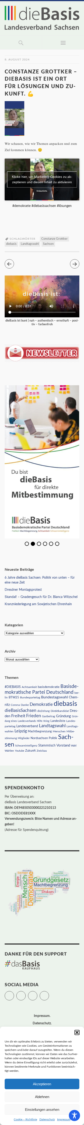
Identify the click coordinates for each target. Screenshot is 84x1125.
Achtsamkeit (29, 687)
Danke (25, 705)
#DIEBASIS (13, 687)
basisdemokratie (49, 687)
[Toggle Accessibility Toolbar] (74, 1115)
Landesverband (27, 726)
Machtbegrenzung (40, 731)
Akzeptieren (42, 1084)
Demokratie (41, 704)
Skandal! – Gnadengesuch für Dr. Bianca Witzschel (41, 597)
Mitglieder (24, 738)
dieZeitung (43, 711)
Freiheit (18, 716)
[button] (77, 1032)
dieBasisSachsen (20, 710)
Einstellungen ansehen (42, 1110)
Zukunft (30, 750)
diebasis (11, 244)
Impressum (63, 1119)
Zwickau (42, 751)
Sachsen (48, 244)
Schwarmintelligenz (26, 745)
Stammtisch (47, 745)
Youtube (19, 751)
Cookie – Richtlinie (25, 1119)
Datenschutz (47, 1119)
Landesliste (57, 721)
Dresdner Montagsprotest (23, 589)
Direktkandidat (60, 711)
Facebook (25, 993)
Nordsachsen (39, 738)
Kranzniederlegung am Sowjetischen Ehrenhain (38, 604)
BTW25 (14, 697)
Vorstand (63, 745)
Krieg (46, 721)
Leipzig (20, 731)
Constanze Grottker (54, 238)
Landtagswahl (30, 244)
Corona (15, 705)
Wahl (74, 745)
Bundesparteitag (30, 697)
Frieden (33, 716)
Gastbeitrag (48, 716)
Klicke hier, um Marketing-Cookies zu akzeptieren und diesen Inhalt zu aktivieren (42, 179)
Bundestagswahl (54, 697)
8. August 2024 (17, 59)
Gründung (63, 716)
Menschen (59, 731)
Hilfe (39, 721)
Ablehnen (42, 1097)
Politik (53, 738)
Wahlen (9, 750)
